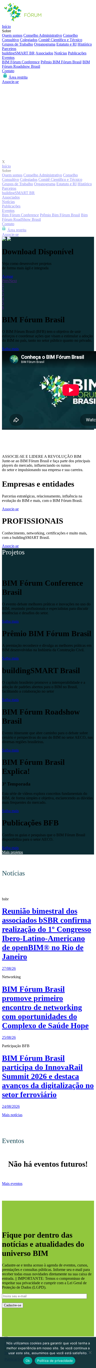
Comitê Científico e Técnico (60, 40)
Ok (28, 1361)
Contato (8, 71)
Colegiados (28, 40)
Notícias (60, 53)
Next (13, 281)
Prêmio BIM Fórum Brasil (61, 62)
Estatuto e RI (66, 44)
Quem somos (12, 35)
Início (6, 26)
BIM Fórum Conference (21, 62)
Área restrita (18, 77)
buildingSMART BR (18, 53)
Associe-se (10, 82)
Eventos (8, 57)
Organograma (44, 44)
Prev (5, 281)
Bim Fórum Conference (20, 215)
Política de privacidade (55, 1361)
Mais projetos (12, 852)
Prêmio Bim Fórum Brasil (60, 215)
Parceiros (9, 49)
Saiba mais (10, 349)
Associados (44, 53)
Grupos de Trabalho (17, 44)
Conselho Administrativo (42, 35)
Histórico (85, 44)
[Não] (89, 1352)
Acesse (7, 276)
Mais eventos (12, 1183)
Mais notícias (12, 1115)
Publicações (77, 53)
